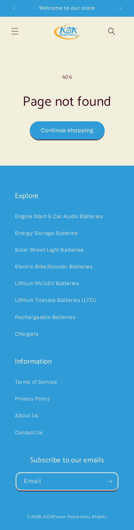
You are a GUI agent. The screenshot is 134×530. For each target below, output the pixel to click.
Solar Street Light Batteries (49, 250)
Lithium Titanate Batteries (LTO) (55, 300)
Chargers (27, 334)
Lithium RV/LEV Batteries (47, 283)
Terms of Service (36, 382)
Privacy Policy (32, 399)
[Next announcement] (120, 8)
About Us (26, 415)
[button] (15, 31)
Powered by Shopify (87, 516)
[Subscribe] (109, 481)
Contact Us (29, 432)
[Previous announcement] (14, 8)
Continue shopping (67, 130)
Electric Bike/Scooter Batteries (54, 266)
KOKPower (55, 516)
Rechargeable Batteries (45, 317)
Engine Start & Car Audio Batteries (59, 216)
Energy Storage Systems (46, 233)
